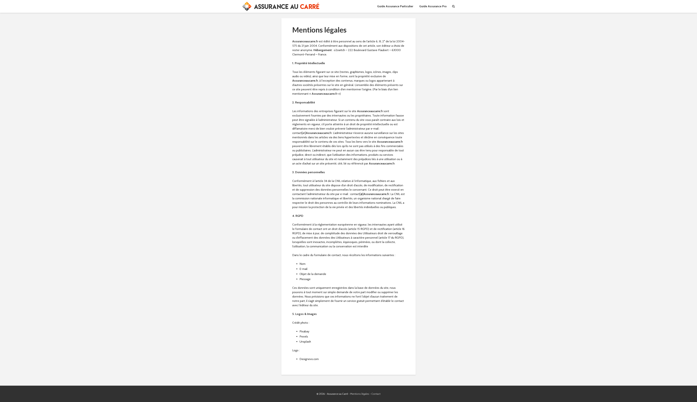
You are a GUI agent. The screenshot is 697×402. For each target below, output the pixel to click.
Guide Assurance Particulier (395, 6)
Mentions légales (359, 393)
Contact (375, 393)
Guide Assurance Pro (433, 6)
